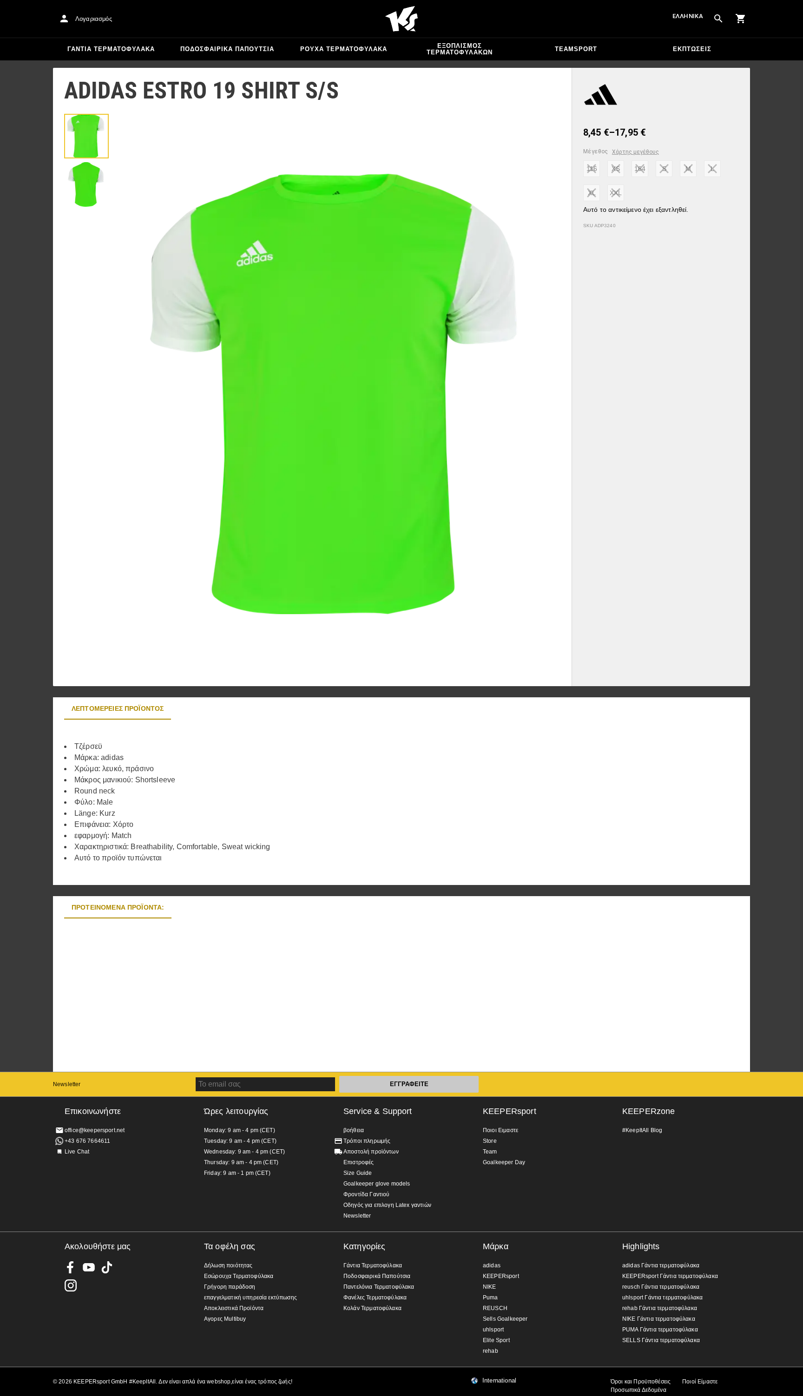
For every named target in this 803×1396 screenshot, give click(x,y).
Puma (490, 1297)
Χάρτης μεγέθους (635, 152)
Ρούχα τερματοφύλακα (343, 49)
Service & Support (377, 1111)
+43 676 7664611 (87, 1141)
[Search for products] (718, 18)
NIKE (489, 1287)
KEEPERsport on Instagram (71, 1285)
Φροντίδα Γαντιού (366, 1194)
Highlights (641, 1246)
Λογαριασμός (93, 18)
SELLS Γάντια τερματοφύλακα (661, 1340)
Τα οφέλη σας (229, 1246)
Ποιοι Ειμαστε (500, 1130)
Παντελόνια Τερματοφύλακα (379, 1287)
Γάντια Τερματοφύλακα (111, 49)
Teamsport (576, 49)
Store (490, 1141)
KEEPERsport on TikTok (107, 1267)
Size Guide (357, 1173)
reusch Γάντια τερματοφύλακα (660, 1287)
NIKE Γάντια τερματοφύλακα (658, 1319)
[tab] (86, 136)
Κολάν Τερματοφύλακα (372, 1308)
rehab (490, 1351)
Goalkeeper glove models (376, 1183)
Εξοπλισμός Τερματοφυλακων (460, 49)
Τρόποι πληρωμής (366, 1141)
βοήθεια (353, 1130)
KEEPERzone (648, 1111)
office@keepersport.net (95, 1130)
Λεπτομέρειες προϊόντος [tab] (118, 708)
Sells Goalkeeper (505, 1319)
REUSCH (495, 1308)
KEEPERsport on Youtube (89, 1267)
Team (490, 1151)
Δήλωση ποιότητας (228, 1265)
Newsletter (67, 1084)
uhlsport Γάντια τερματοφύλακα (662, 1297)
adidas (491, 1265)
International (499, 1380)
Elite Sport (496, 1340)
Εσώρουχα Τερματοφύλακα (238, 1276)
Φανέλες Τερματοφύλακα (375, 1297)
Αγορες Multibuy (225, 1319)
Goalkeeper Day (504, 1162)
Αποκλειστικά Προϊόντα (233, 1308)
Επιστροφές (358, 1162)
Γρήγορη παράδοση (229, 1287)
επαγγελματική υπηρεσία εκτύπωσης (250, 1297)
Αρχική (401, 19)
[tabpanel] (215, 802)
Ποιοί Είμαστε (699, 1381)
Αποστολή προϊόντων (371, 1151)
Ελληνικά (687, 16)
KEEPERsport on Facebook (71, 1267)
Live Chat (77, 1151)
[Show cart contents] (740, 18)
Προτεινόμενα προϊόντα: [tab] (118, 907)
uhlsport (493, 1329)
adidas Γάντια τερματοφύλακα (660, 1265)
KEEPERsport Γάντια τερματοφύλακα (670, 1276)
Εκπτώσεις (692, 49)
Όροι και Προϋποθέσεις (641, 1381)
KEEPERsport (509, 1111)
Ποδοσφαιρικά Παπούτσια (227, 49)
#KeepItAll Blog (642, 1130)
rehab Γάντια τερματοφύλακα (659, 1308)
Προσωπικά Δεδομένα (638, 1390)
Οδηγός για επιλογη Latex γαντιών (387, 1205)
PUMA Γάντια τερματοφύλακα (660, 1329)
